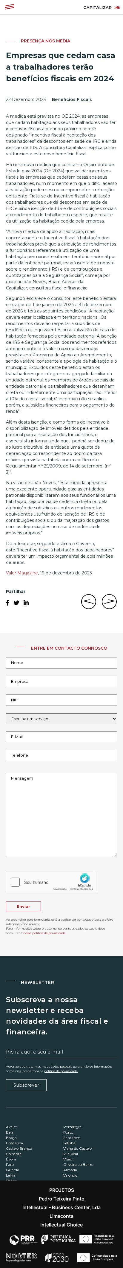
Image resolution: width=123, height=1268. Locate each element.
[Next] (108, 605)
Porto (68, 1132)
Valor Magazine (22, 573)
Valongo (70, 1175)
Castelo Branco (19, 1148)
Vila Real (70, 1154)
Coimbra (13, 1154)
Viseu (67, 1159)
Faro (10, 1164)
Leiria (10, 1175)
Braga (11, 1137)
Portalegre (72, 1127)
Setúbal (69, 1143)
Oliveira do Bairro (78, 1164)
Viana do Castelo (77, 1148)
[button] (9, 7)
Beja (9, 1132)
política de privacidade (61, 1071)
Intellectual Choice (61, 1225)
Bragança (14, 1143)
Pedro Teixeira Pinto (61, 1199)
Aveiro (11, 1127)
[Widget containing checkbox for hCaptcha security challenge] (51, 882)
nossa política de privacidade (44, 933)
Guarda (12, 1170)
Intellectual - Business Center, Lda (61, 1207)
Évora (11, 1159)
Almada (70, 1170)
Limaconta (61, 1216)
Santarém (72, 1137)
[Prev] (90, 605)
